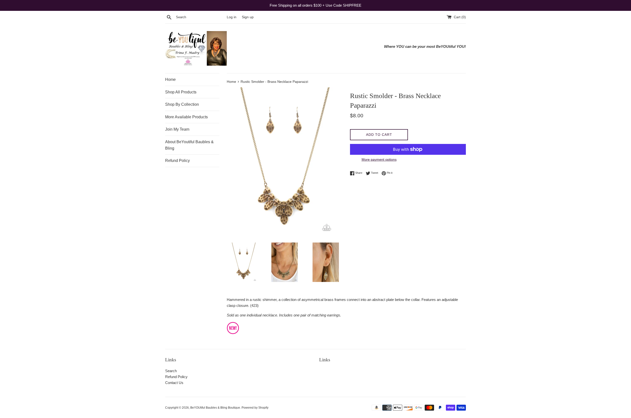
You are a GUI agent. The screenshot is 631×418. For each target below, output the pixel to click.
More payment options (379, 159)
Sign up (248, 17)
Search (171, 371)
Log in (231, 17)
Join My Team (177, 129)
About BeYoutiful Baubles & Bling (189, 145)
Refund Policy (177, 160)
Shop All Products (180, 92)
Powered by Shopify (255, 407)
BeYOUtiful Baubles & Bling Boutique (215, 407)
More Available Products (186, 117)
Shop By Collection (182, 104)
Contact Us (174, 383)
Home (170, 79)
